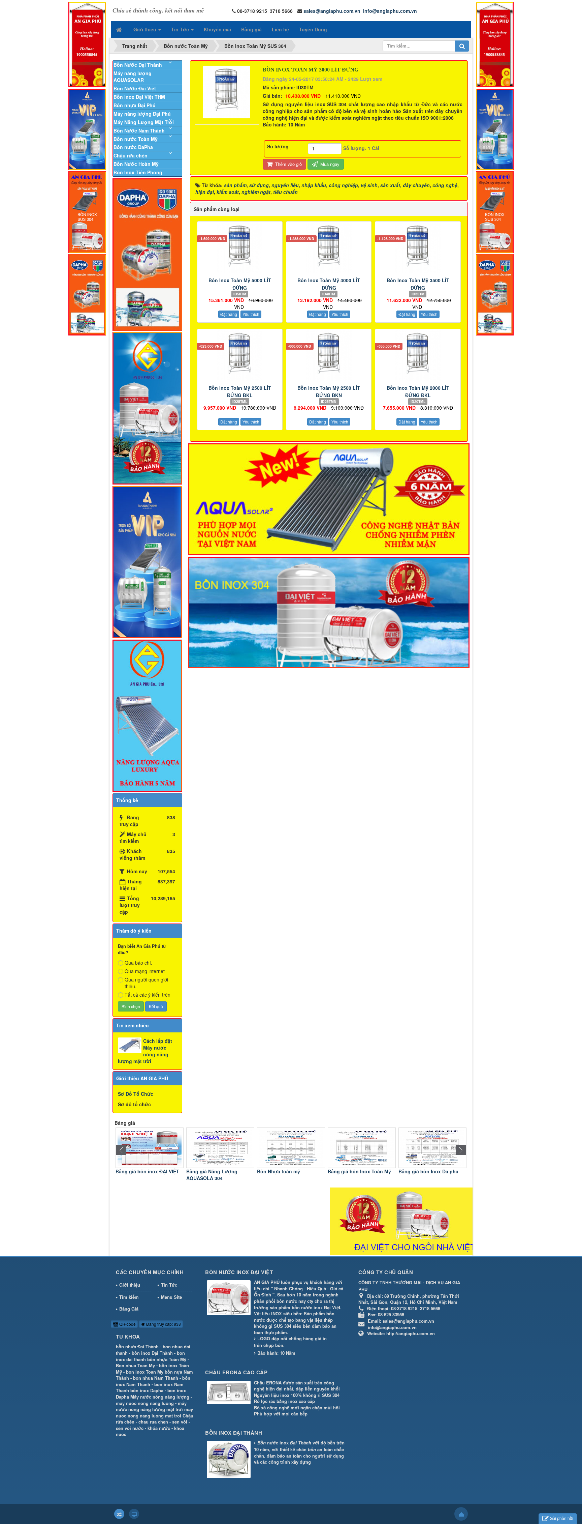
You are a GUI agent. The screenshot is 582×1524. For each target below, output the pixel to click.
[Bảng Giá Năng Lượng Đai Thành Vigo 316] (432, 1147)
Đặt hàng (228, 314)
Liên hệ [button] (280, 29)
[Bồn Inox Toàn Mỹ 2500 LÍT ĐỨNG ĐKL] (240, 355)
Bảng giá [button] (251, 29)
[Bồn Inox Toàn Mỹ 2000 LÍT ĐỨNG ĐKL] (418, 355)
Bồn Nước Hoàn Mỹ (136, 163)
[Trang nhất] (119, 29)
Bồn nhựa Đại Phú (135, 105)
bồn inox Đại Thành (152, 1353)
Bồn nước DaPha (133, 147)
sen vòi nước (129, 1428)
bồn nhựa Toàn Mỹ (166, 1359)
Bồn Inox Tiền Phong (138, 172)
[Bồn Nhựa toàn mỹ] (220, 1147)
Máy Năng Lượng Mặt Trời (144, 122)
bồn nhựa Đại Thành (137, 1346)
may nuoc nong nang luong (145, 1403)
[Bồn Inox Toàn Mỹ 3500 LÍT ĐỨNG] (418, 248)
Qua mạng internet (145, 971)
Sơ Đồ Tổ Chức (135, 1093)
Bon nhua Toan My (135, 1365)
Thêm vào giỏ (288, 164)
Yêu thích (251, 314)
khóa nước (159, 1428)
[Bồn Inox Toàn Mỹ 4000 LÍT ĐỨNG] (329, 248)
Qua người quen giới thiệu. (146, 983)
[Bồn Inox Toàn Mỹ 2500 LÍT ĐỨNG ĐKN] (329, 355)
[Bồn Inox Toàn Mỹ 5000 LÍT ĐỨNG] (240, 248)
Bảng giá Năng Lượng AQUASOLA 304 (141, 1174)
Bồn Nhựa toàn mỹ (207, 1171)
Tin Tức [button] (180, 29)
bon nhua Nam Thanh (155, 1378)
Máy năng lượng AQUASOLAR (133, 76)
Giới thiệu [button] (145, 29)
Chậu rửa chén (131, 155)
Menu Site (171, 1297)
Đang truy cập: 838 (163, 1324)
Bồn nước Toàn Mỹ (136, 139)
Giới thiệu (129, 1285)
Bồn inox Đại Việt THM (139, 96)
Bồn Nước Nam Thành (139, 130)
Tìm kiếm (129, 1297)
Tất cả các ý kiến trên (147, 994)
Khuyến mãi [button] (217, 29)
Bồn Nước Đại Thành (138, 64)
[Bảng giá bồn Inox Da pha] (362, 1147)
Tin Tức (169, 1285)
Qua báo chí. (138, 962)
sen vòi (179, 1421)
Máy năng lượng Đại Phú (142, 113)
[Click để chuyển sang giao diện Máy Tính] (134, 1514)
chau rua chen (153, 1421)
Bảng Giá (128, 1309)
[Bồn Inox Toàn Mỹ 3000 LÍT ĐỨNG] (227, 91)
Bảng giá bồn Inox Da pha (358, 1171)
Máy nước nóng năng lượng (159, 1397)
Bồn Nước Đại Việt (135, 88)
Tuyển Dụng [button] (313, 29)
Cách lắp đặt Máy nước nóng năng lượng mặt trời (145, 1050)
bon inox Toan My (144, 1372)
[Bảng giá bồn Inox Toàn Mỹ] (291, 1147)
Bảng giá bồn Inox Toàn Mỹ (288, 1171)
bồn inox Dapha (146, 1390)
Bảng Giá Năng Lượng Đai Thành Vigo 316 (428, 1174)
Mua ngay (329, 164)
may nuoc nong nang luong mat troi (154, 1412)
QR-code (127, 1324)
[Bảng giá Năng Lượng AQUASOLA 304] (150, 1147)
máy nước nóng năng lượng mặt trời (151, 1406)
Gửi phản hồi (561, 1518)
